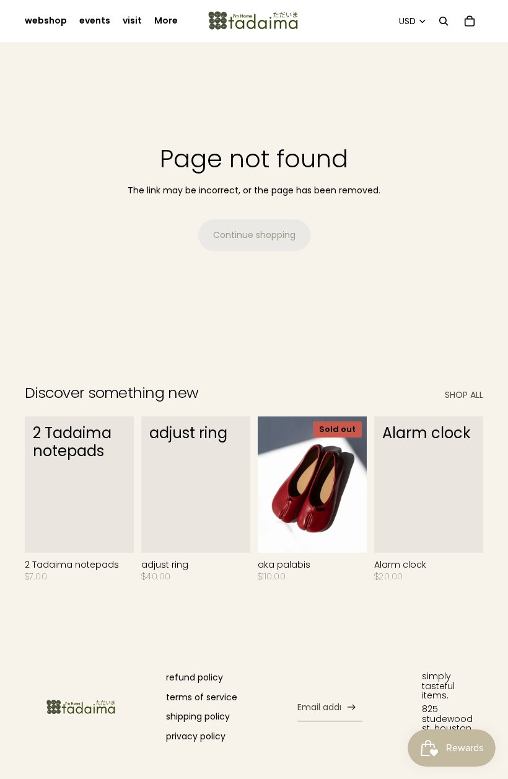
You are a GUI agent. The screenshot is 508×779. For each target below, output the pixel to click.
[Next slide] (357, 484)
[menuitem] (46, 21)
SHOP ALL (464, 395)
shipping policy (198, 716)
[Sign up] (351, 707)
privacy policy (196, 736)
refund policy (194, 677)
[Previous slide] (267, 484)
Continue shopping (254, 235)
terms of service (201, 697)
